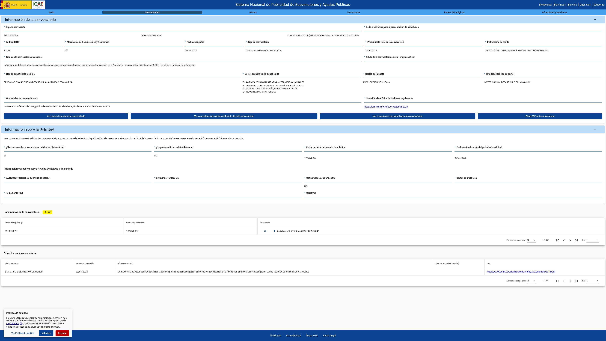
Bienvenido (545, 4)
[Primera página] (557, 240)
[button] (303, 19)
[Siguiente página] (570, 240)
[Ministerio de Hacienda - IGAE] (24, 4)
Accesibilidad (293, 335)
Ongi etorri (585, 4)
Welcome (599, 4)
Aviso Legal (329, 335)
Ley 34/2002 (14, 323)
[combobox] (531, 240)
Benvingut (559, 4)
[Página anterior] (564, 240)
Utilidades (275, 335)
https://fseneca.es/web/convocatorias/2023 (386, 106)
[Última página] (576, 240)
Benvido (572, 4)
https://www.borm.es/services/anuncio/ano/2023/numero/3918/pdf (521, 271)
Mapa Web (312, 335)
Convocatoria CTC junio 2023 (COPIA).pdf (296, 231)
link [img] (265, 231)
